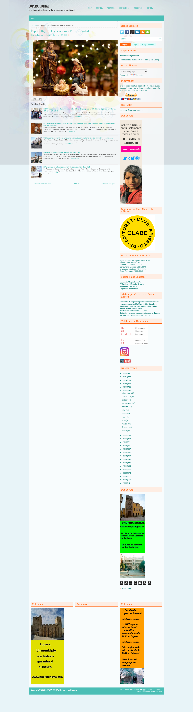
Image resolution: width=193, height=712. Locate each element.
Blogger (73, 690)
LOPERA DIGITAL (39, 5)
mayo (124, 417)
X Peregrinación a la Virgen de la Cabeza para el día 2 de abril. (67, 167)
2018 (125, 442)
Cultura (150, 8)
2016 (125, 449)
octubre (125, 400)
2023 (125, 384)
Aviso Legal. (138, 8)
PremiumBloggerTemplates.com (149, 692)
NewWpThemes (133, 690)
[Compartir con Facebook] (40, 99)
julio (124, 410)
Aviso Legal (126, 588)
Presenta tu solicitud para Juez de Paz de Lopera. (62, 152)
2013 (125, 459)
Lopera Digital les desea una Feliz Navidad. (60, 31)
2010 (125, 469)
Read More (78, 117)
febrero (125, 427)
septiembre (127, 403)
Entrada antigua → (109, 184)
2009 (125, 473)
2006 (125, 483)
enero (124, 431)
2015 (125, 452)
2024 (125, 380)
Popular (125, 45)
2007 (125, 480)
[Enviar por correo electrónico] (32, 99)
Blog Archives (148, 45)
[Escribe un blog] (34, 99)
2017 (125, 446)
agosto (125, 407)
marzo (125, 424)
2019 (125, 439)
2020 (125, 435)
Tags (135, 45)
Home (34, 25)
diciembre (126, 393)
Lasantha (158, 690)
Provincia (110, 8)
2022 (125, 387)
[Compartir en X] (37, 99)
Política (99, 8)
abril (124, 420)
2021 (125, 390)
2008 (125, 476)
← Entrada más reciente (41, 184)
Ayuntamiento (124, 8)
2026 (125, 373)
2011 (125, 466)
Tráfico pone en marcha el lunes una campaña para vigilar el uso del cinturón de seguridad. (78, 138)
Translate (139, 75)
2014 (125, 456)
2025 (125, 377)
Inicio (90, 8)
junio (124, 413)
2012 (125, 463)
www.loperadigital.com (42, 35)
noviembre (126, 396)
